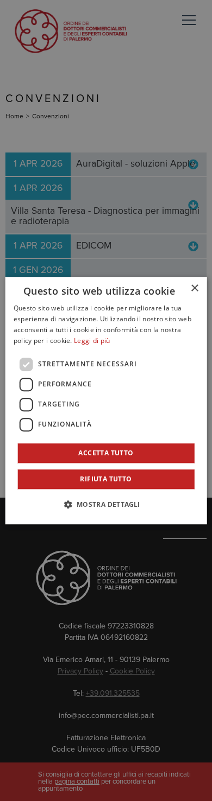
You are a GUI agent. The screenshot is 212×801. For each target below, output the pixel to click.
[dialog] (106, 400)
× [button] (194, 288)
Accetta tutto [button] (105, 452)
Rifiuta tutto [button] (106, 479)
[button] (106, 504)
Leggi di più (92, 340)
